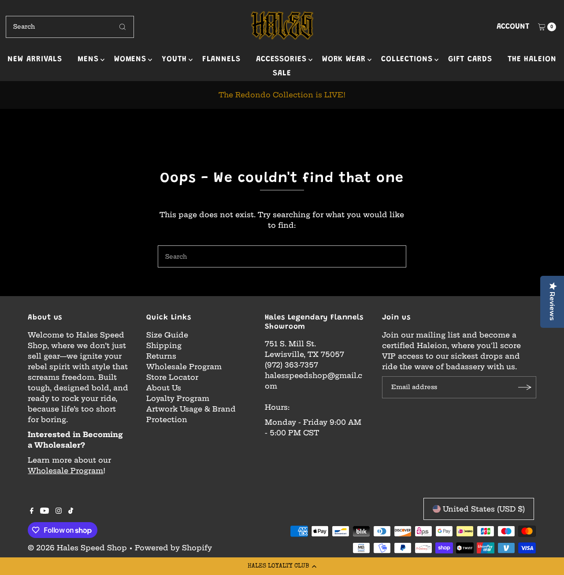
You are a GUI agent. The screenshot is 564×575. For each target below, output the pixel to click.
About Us (163, 387)
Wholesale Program (65, 470)
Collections (407, 59)
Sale (282, 74)
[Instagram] (59, 511)
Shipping (164, 345)
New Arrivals (34, 59)
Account (513, 27)
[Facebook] (31, 511)
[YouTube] (44, 511)
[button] (282, 566)
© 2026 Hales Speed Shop (77, 547)
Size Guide (167, 334)
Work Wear (344, 59)
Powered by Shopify (173, 547)
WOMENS (130, 59)
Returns (161, 356)
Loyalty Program (177, 398)
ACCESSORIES (281, 59)
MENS (88, 59)
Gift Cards (470, 59)
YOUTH (174, 59)
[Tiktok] (70, 511)
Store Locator (172, 377)
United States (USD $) (484, 509)
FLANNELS (221, 59)
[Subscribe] (525, 387)
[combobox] (70, 27)
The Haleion (532, 59)
